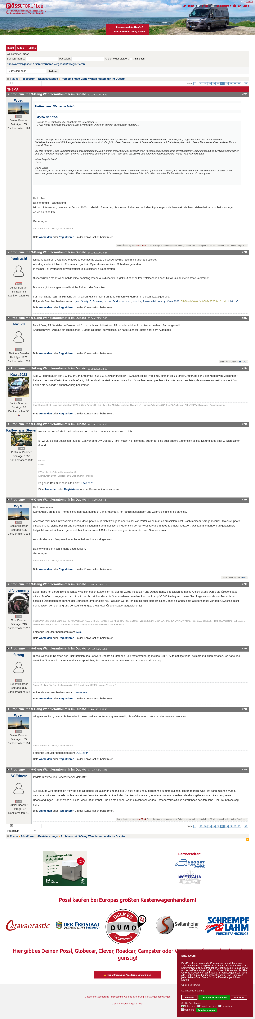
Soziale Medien (208, 1006)
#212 (244, 252)
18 (205, 83)
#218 (244, 648)
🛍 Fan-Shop (241, 5)
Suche (32, 47)
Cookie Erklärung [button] (190, 985)
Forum (14, 78)
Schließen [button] (239, 997)
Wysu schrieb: (47, 117)
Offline (19, 117)
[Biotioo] (65, 868)
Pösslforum (28, 78)
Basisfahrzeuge (48, 78)
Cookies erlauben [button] (206, 1010)
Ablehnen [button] (189, 997)
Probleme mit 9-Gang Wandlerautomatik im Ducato (93, 78)
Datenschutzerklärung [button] (192, 990)
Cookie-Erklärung (134, 996)
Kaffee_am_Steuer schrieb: (55, 106)
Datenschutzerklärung (97, 996)
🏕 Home (188, 5)
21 (217, 83)
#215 (244, 424)
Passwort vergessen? (20, 64)
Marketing (189, 1010)
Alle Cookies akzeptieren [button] (214, 997)
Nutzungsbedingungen (157, 996)
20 (213, 83)
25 (235, 83)
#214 (244, 368)
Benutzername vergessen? (52, 64)
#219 (244, 709)
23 (226, 83)
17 (201, 83)
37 (246, 83)
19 (209, 83)
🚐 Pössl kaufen (221, 5)
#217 (244, 584)
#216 (244, 499)
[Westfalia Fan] (190, 876)
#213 (244, 317)
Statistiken (226, 1006)
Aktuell (21, 47)
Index (10, 47)
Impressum (117, 996)
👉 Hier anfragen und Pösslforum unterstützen (127, 975)
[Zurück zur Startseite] (25, 6)
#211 (244, 94)
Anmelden (45, 237)
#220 (244, 769)
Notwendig (189, 1006)
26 (239, 83)
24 (230, 83)
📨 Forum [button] (203, 5)
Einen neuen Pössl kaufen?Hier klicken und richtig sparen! (130, 29)
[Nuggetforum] (190, 863)
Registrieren (77, 64)
